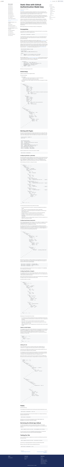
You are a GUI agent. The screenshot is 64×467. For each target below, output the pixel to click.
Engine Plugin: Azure (44, 461)
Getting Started (10, 457)
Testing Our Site (51, 19)
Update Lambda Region (52, 13)
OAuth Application (43, 40)
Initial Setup (51, 5)
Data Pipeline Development (11, 34)
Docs (41, 457)
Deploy (50, 16)
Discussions (26, 457)
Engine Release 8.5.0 (10, 13)
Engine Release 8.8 (10, 9)
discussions (54, 1)
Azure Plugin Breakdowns (11, 30)
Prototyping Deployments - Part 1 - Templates (12, 22)
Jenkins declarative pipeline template (33, 57)
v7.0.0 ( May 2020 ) (10, 31)
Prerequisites (51, 4)
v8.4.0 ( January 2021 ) (11, 14)
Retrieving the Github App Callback (52, 17)
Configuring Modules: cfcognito (52, 12)
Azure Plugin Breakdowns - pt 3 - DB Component (12, 28)
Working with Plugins (52, 6)
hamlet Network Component (11, 25)
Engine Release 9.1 (10, 5)
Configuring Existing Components (52, 10)
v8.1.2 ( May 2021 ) (10, 17)
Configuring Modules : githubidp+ (52, 8)
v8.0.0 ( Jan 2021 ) (10, 24)
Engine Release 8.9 (10, 8)
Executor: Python (43, 463)
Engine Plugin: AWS (43, 460)
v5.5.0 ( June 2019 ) (10, 35)
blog (50, 1)
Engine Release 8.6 (10, 12)
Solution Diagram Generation (12, 18)
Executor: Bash (43, 462)
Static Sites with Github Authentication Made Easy (13, 20)
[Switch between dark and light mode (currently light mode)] (56, 1)
